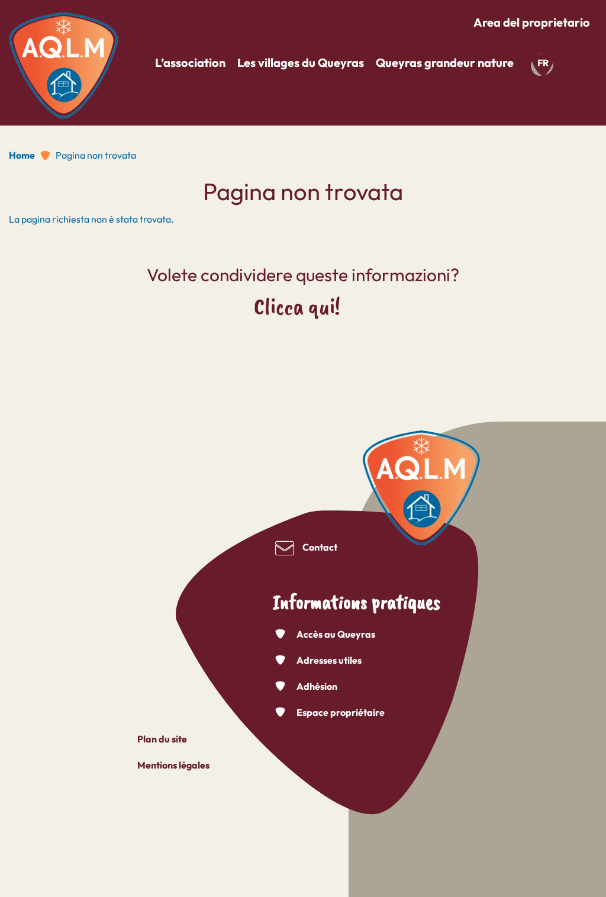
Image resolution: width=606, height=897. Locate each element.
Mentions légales (173, 765)
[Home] (63, 61)
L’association (190, 62)
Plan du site (162, 739)
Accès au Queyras (335, 634)
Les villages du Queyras (300, 62)
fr (543, 63)
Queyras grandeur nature (445, 62)
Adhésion (316, 686)
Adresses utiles (329, 660)
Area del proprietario (531, 22)
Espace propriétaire (340, 712)
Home (22, 155)
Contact (319, 547)
